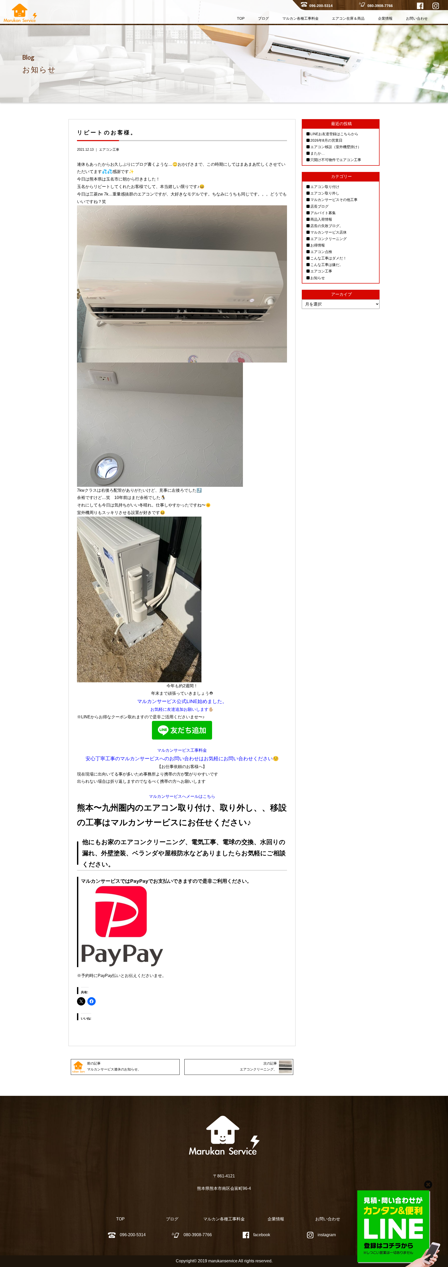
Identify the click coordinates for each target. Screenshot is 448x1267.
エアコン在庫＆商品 (348, 18)
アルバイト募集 (323, 213)
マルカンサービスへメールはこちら (182, 796)
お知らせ (317, 278)
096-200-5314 (321, 6)
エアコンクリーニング (328, 239)
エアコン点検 (321, 252)
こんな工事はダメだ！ (328, 258)
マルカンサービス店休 (328, 232)
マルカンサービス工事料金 (182, 750)
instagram (327, 1235)
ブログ (263, 18)
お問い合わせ (417, 18)
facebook (261, 1235)
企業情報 (385, 18)
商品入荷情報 (321, 219)
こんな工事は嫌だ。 (326, 265)
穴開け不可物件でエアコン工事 (335, 160)
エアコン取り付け (324, 187)
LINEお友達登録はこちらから (334, 134)
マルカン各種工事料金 (300, 18)
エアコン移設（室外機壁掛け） (335, 147)
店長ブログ (319, 206)
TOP (240, 18)
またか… (317, 153)
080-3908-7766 (380, 6)
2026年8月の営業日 (326, 140)
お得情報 (317, 245)
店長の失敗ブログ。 (326, 226)
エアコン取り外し (324, 193)
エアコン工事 (109, 149)
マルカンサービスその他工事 (334, 200)
